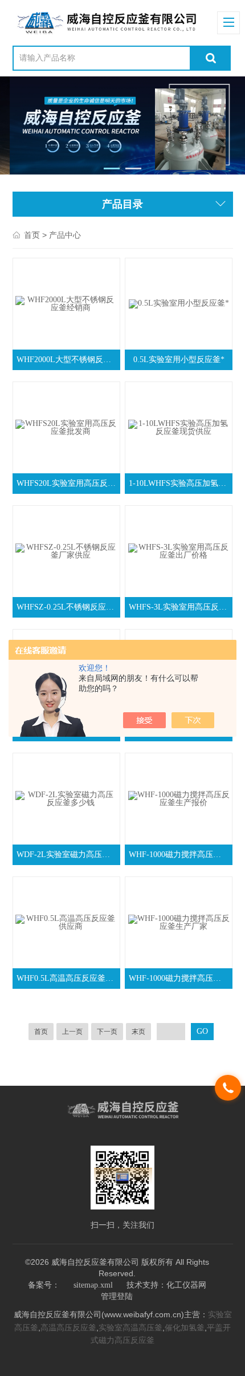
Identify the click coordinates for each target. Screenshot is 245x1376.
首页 (32, 235)
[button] (112, 168)
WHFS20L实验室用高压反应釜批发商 (68, 483)
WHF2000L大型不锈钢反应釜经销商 (68, 359)
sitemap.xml (93, 1285)
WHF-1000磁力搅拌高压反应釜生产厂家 (180, 978)
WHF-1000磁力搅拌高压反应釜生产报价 (180, 854)
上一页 (72, 1032)
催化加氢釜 (185, 1328)
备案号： (44, 1285)
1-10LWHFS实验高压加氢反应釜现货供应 (180, 483)
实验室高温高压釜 (130, 1328)
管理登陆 (117, 1296)
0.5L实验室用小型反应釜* (178, 359)
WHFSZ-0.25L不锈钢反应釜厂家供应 (68, 607)
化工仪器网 (186, 1285)
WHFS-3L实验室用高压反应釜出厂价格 (180, 607)
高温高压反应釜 (68, 1328)
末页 (138, 1032)
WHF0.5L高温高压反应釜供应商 (68, 978)
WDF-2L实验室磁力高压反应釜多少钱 (68, 854)
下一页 (107, 1032)
